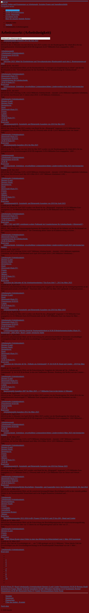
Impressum (10, 598)
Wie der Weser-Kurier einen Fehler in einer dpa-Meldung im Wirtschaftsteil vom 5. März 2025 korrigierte (42, 539)
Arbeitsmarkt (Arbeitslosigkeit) (30, 587)
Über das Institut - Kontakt (15, 602)
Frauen (13, 589)
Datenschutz (10, 600)
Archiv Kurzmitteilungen (15, 12)
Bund (17, 587)
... (6, 568)
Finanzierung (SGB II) (68, 587)
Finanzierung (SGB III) (9, 591)
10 (6, 579)
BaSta (56, 591)
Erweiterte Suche (12, 17)
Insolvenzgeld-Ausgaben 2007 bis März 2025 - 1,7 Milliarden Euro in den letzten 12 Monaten (38, 391)
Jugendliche (33, 589)
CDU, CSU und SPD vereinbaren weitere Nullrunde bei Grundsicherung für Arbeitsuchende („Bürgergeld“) (43, 224)
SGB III (26, 589)
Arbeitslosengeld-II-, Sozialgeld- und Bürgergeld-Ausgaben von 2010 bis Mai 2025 (34, 124)
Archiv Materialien (12, 15)
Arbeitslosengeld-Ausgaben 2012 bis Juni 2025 (21, 41)
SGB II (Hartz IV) (7, 587)
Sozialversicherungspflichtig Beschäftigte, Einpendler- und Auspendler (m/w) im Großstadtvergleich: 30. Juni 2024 (46, 487)
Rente (61, 591)
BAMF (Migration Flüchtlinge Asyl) (51, 589)
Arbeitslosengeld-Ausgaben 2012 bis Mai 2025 (21, 145)
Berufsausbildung (47, 591)
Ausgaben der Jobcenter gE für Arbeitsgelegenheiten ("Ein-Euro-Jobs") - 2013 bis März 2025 (38, 283)
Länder (56, 587)
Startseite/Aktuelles (13, 10)
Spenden (9, 596)
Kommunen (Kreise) (73, 589)
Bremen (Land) (48, 587)
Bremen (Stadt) (82, 587)
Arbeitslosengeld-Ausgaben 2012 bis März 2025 (21, 412)
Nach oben (5, 606)
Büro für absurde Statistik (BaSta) (18, 19)
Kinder (37, 591)
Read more (5, 59)
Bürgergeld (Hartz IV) (27, 591)
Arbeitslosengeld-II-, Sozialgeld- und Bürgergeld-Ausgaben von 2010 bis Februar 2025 (36, 466)
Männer (19, 589)
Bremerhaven (6, 589)
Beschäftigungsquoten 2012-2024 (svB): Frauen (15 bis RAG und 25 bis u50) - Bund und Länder (39, 518)
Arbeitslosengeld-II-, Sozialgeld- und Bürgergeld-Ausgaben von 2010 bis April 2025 (35, 203)
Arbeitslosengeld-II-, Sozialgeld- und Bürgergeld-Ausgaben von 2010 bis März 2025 (35, 310)
